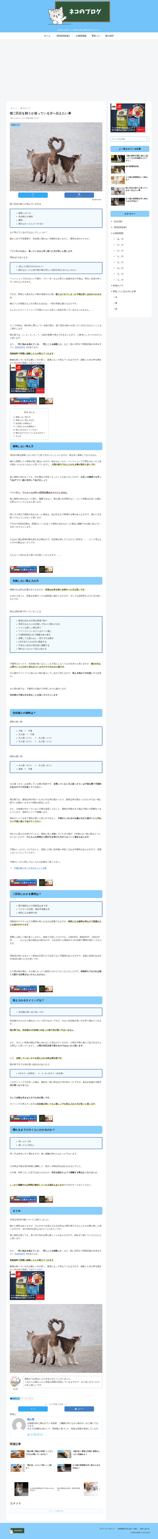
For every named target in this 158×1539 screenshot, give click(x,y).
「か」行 (119, 245)
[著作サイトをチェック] (28, 1434)
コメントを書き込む (56, 1511)
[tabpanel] (21, 85)
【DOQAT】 (20, 347)
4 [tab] (84, 100)
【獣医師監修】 (120, 227)
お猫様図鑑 (118, 233)
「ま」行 (119, 274)
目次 (26, 412)
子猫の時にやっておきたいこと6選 (30, 868)
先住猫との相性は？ (24, 423)
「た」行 (119, 256)
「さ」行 (119, 251)
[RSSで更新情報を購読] (41, 1434)
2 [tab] (77, 100)
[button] (147, 139)
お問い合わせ (144, 1529)
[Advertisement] (79, 56)
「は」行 (119, 268)
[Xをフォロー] (31, 1434)
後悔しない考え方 (23, 417)
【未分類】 (118, 221)
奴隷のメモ (15, 1398)
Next (150, 86)
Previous (8, 86)
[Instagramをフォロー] (35, 1434)
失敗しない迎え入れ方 (25, 420)
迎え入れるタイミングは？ (27, 430)
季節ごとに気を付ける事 (124, 291)
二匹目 (25, 1398)
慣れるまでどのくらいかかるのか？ (30, 433)
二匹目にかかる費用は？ (26, 426)
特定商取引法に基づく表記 (127, 1529)
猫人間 (30, 1419)
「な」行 (119, 262)
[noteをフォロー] (38, 1434)
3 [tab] (81, 100)
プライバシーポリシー (107, 1529)
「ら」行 (119, 280)
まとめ (18, 436)
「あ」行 (119, 239)
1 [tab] (74, 100)
